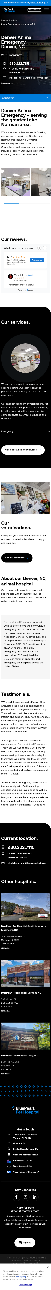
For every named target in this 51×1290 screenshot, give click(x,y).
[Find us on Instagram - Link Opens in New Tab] (25, 1197)
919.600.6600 (7, 1007)
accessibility (18, 1263)
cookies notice (12, 1258)
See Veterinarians (14, 558)
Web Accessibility (22, 1166)
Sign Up (27, 1243)
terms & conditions (31, 1261)
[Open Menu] (46, 9)
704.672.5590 (7, 944)
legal (40, 1258)
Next (47, 182)
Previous (4, 182)
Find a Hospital (34, 10)
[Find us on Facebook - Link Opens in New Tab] (16, 1197)
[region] (25, 1277)
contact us (32, 1263)
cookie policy (21, 1277)
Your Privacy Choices (24, 1172)
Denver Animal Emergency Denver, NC (18, 24)
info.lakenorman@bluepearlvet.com (28, 78)
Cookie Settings (25, 1285)
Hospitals (13, 20)
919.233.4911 (6, 1070)
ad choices (14, 1261)
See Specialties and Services (21, 450)
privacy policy (27, 1258)
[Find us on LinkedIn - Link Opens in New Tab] (34, 1197)
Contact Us (19, 1143)
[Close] (48, 1267)
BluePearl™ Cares (22, 1161)
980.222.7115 (19, 64)
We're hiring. (38, 3)
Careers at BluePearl (24, 1155)
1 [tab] (11, 203)
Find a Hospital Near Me (25, 1149)
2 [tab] (26, 203)
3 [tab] (42, 203)
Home (4, 20)
